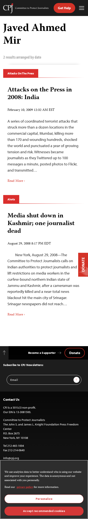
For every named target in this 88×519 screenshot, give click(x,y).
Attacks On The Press (20, 73)
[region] (44, 489)
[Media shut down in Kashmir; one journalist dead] (44, 263)
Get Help (64, 8)
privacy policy (25, 487)
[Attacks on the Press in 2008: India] (44, 133)
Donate (74, 353)
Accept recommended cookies (44, 511)
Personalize (44, 498)
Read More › (16, 181)
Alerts (11, 199)
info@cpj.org (11, 458)
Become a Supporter (42, 353)
